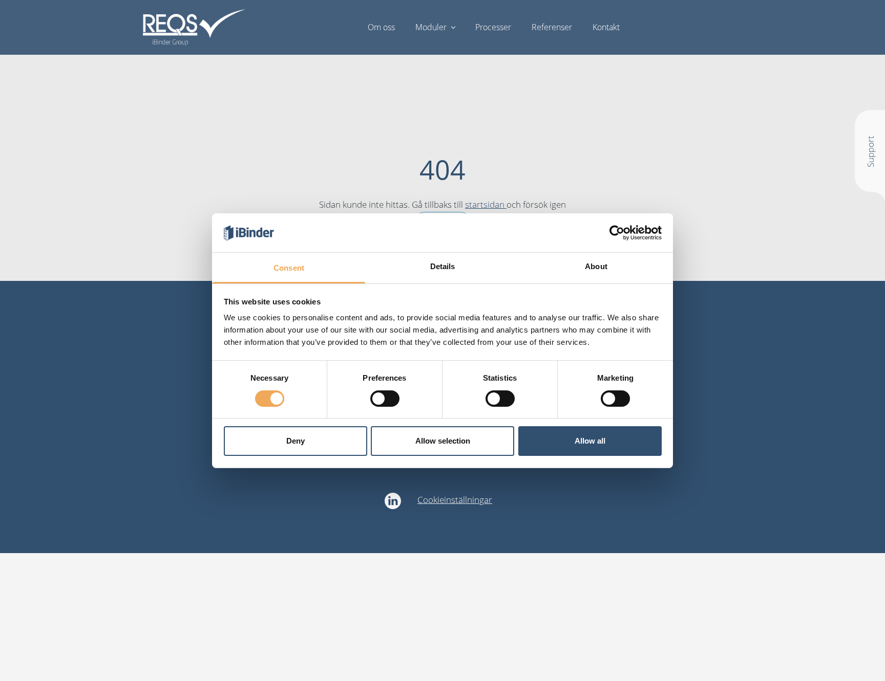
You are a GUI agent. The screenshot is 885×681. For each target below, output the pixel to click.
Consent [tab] (288, 267)
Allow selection (442, 440)
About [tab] (596, 266)
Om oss (381, 27)
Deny (295, 440)
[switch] (384, 398)
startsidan (486, 204)
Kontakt (606, 27)
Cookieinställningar (454, 500)
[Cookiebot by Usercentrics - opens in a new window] (617, 232)
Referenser (552, 27)
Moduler (431, 27)
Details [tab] (442, 266)
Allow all (590, 440)
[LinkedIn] (393, 501)
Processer (493, 27)
